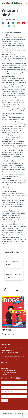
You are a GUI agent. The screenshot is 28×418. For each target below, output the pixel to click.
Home (3, 366)
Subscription (4, 368)
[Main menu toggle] (26, 3)
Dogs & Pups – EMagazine (8, 370)
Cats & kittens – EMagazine (8, 372)
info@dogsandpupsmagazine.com (14, 357)
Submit (4, 401)
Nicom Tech (22, 413)
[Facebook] (3, 23)
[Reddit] (18, 23)
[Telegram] (9, 26)
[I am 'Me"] (8, 289)
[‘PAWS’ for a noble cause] (19, 289)
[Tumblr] (4, 26)
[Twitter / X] (8, 23)
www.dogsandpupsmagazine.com (13, 359)
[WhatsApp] (14, 26)
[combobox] (3, 391)
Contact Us (4, 375)
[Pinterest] (23, 23)
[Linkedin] (13, 23)
